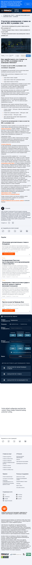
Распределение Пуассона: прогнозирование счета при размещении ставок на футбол (15, 262)
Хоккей (2, 55)
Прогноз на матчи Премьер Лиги (13, 302)
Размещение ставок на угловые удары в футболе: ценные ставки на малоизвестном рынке (15, 284)
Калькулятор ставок (14, 374)
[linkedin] (27, 231)
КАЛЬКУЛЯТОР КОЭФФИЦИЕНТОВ (17, 380)
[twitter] (15, 231)
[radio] (14, 324)
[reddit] (21, 231)
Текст (23, 55)
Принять (28, 4)
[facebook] (9, 231)
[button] (9, 454)
